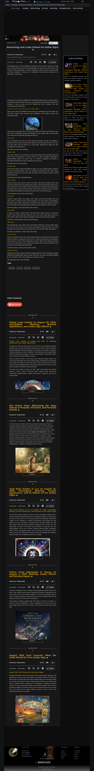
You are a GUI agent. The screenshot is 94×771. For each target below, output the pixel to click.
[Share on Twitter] (35, 62)
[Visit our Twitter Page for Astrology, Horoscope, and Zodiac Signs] (43, 762)
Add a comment (15, 304)
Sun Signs (45, 8)
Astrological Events (65, 8)
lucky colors (19, 268)
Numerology (53, 8)
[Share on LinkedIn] (44, 62)
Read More (32, 391)
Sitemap (62, 756)
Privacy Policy (64, 754)
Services (75, 754)
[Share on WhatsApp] (40, 62)
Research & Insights (25, 5)
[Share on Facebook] (31, 62)
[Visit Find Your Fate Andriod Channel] (49, 762)
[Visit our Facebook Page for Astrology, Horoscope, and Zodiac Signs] (39, 762)
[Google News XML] (33, 49)
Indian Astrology (35, 8)
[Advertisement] (47, 22)
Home (8, 5)
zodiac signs (27, 268)
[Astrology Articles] (32, 38)
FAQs (62, 758)
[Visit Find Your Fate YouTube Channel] (45, 762)
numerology (11, 268)
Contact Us (76, 758)
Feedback (76, 756)
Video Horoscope (78, 8)
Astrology (14, 5)
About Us (63, 750)
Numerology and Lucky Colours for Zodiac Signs (49, 5)
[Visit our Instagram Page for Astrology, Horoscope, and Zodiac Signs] (41, 762)
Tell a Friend (76, 752)
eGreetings (63, 752)
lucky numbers (36, 268)
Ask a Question (77, 750)
